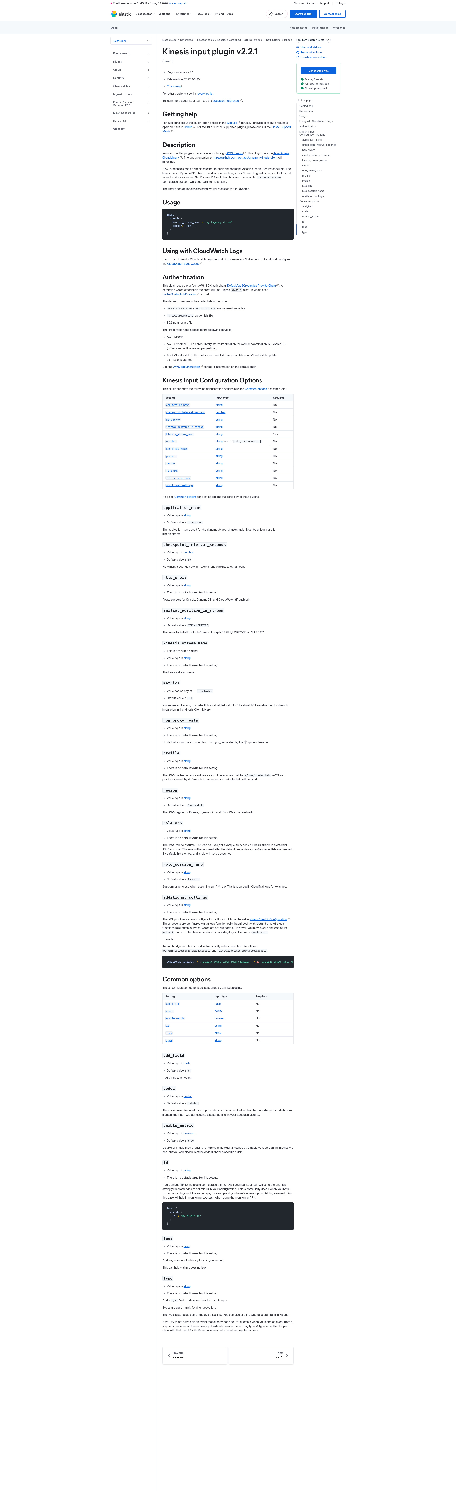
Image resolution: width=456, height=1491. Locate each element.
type (305, 232)
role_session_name (313, 191)
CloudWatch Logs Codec (183, 263)
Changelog (174, 86)
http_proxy (308, 150)
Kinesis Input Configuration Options (212, 379)
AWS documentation (186, 367)
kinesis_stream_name (314, 160)
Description (178, 144)
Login (342, 3)
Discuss (232, 123)
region (306, 180)
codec (219, 1011)
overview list (205, 93)
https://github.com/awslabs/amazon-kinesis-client (245, 157)
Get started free (319, 70)
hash (218, 1003)
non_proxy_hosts (312, 170)
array (218, 1033)
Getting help (179, 113)
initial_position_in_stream (316, 155)
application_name (312, 139)
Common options (256, 389)
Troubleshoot (320, 27)
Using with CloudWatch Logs (202, 250)
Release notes (298, 27)
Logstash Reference (226, 100)
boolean (220, 1018)
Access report (177, 3)
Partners (312, 3)
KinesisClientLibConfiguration (268, 919)
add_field (307, 206)
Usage (171, 202)
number (220, 412)
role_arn (307, 186)
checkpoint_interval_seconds (319, 144)
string (219, 405)
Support (324, 3)
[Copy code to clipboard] (288, 214)
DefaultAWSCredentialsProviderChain (251, 285)
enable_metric (310, 216)
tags (304, 226)
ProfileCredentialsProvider (179, 294)
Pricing (219, 13)
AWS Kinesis (234, 153)
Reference (339, 27)
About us (299, 3)
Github (188, 127)
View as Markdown (311, 47)
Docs (230, 13)
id (303, 221)
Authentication (183, 276)
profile (306, 175)
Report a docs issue (311, 52)
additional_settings (313, 196)
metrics (306, 165)
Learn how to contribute (314, 57)
